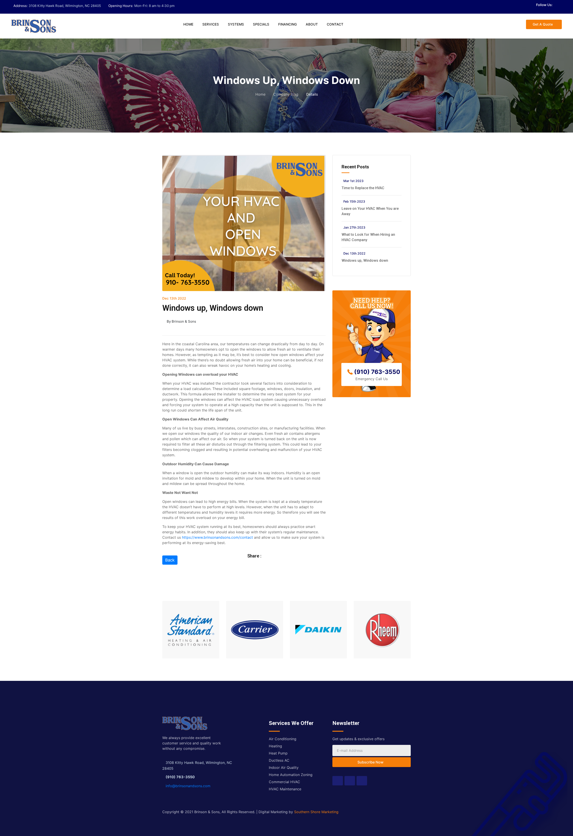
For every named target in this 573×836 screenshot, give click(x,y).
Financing (287, 24)
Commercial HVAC (284, 782)
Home (188, 24)
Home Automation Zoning (290, 774)
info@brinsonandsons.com (188, 786)
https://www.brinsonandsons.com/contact (217, 537)
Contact (335, 24)
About (312, 24)
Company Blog (285, 94)
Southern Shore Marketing (316, 812)
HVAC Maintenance (285, 789)
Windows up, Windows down (365, 260)
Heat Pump (278, 753)
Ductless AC (279, 760)
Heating (275, 746)
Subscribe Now (370, 762)
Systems (236, 24)
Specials (261, 24)
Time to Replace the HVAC (363, 188)
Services (210, 24)
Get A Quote (543, 24)
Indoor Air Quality (284, 767)
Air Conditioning (282, 739)
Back (170, 559)
